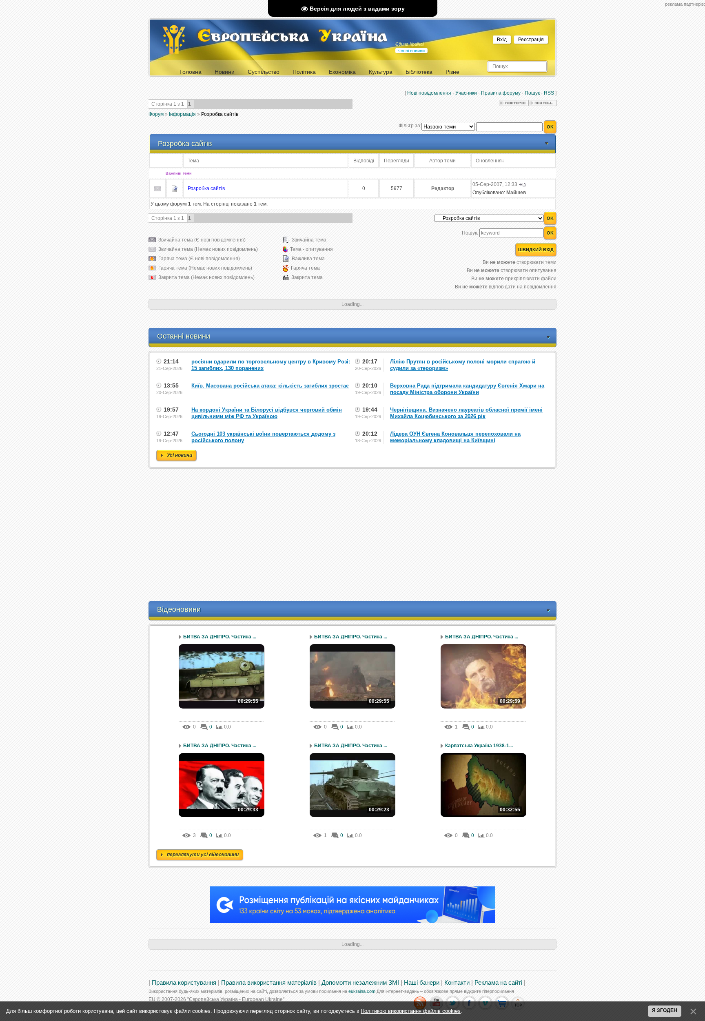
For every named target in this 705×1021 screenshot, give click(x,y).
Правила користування (184, 982)
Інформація (182, 114)
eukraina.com (361, 991)
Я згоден (664, 1010)
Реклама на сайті (498, 982)
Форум (156, 114)
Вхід (502, 39)
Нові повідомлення (429, 93)
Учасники (466, 93)
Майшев (516, 192)
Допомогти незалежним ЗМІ (360, 982)
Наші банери (421, 982)
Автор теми (442, 161)
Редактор (442, 188)
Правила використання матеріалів (269, 982)
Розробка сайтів (219, 114)
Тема (193, 161)
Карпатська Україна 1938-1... (479, 746)
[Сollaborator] (352, 921)
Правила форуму (501, 93)
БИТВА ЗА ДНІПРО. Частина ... (219, 637)
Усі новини (179, 455)
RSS (549, 93)
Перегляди (396, 161)
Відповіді (363, 161)
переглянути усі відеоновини (203, 854)
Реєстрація (531, 39)
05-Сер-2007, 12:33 (494, 184)
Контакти (457, 982)
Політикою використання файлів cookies (411, 1011)
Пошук (532, 93)
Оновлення (489, 161)
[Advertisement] (352, 536)
